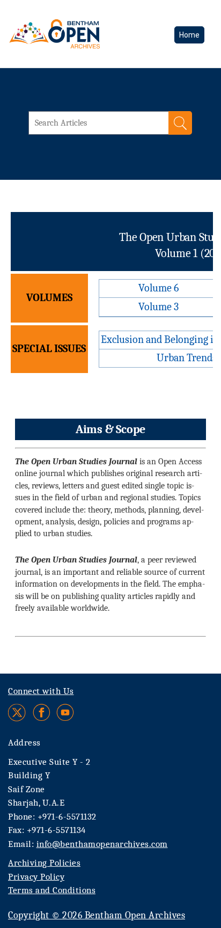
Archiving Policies (44, 863)
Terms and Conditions (51, 890)
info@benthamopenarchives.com (102, 844)
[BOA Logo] (83, 34)
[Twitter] (17, 712)
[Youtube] (65, 712)
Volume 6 (158, 288)
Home (189, 35)
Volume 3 (158, 307)
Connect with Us (41, 691)
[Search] (180, 123)
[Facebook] (41, 712)
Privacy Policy (36, 877)
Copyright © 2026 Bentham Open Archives (96, 915)
